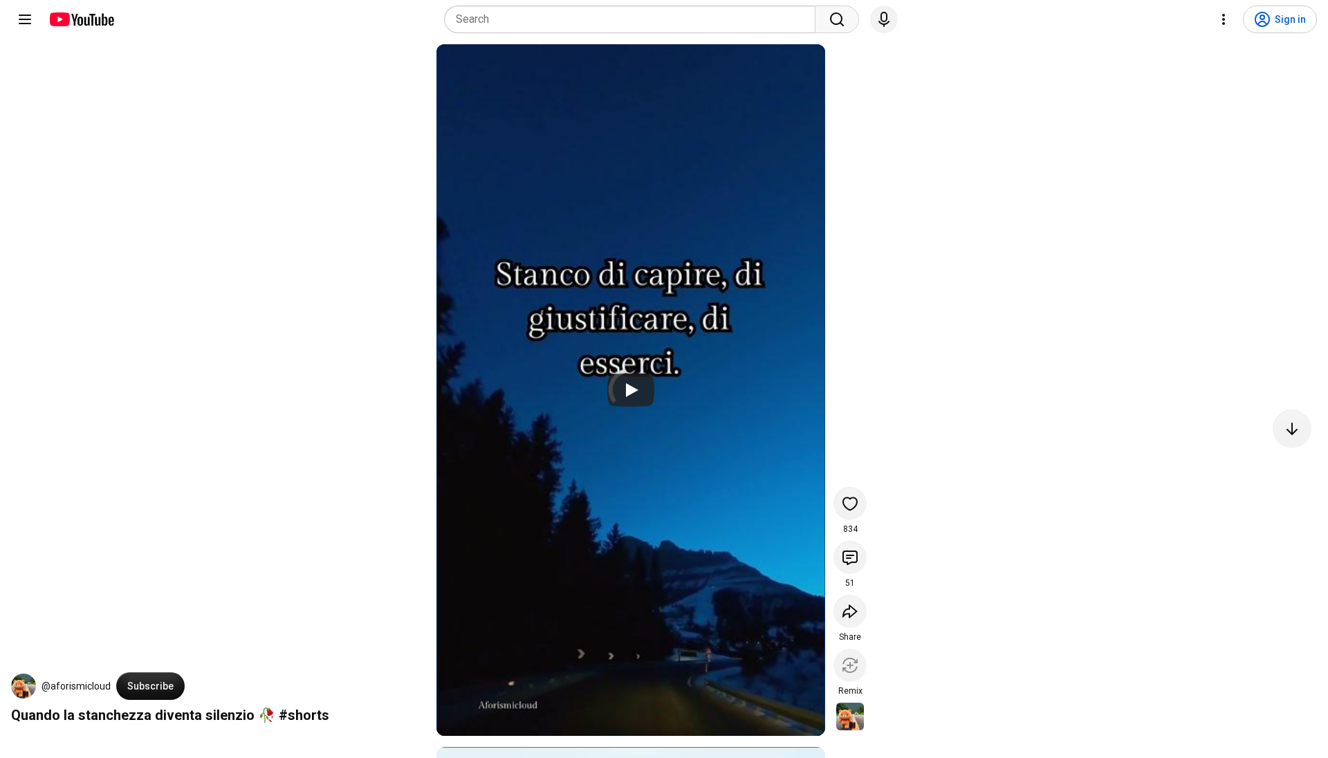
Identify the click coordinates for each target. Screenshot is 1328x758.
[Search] (837, 19)
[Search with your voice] (884, 19)
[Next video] (1292, 428)
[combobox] (634, 19)
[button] (23, 686)
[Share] (850, 611)
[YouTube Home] (81, 19)
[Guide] (25, 19)
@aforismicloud (76, 686)
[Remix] (850, 665)
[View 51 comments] (850, 557)
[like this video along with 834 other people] (850, 503)
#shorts (304, 715)
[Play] (630, 390)
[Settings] (1223, 19)
